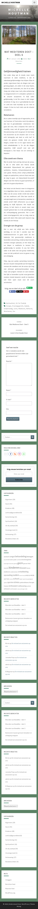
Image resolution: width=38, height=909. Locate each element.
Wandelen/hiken (10, 539)
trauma (6, 586)
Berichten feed (10, 884)
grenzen (25, 563)
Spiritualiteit (10, 303)
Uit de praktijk (21, 303)
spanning (25, 579)
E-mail (9, 399)
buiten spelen (13, 560)
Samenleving (9, 517)
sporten (10, 582)
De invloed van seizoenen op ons (16, 625)
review (11, 579)
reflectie (29, 309)
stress (16, 582)
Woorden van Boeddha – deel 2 (15, 609)
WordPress (25, 904)
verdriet (29, 586)
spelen (5, 582)
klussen (23, 568)
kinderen (14, 567)
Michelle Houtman (10, 2)
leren (15, 309)
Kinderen (8, 508)
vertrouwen (13, 589)
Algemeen (8, 499)
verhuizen (7, 589)
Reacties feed (9, 888)
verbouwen (13, 586)
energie (8, 306)
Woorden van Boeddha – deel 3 (15, 605)
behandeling (20, 556)
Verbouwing (9, 534)
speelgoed (30, 579)
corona (19, 560)
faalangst (6, 563)
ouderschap (21, 575)
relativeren (8, 311)
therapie (31, 582)
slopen (21, 579)
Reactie (9, 361)
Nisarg (19, 906)
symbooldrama (24, 582)
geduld (26, 306)
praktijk (27, 575)
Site (7, 409)
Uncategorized (10, 530)
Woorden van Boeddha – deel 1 (15, 614)
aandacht (7, 557)
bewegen (30, 556)
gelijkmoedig (8, 309)
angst (12, 556)
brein (7, 560)
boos (5, 559)
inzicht (6, 568)
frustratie (11, 563)
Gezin (7, 504)
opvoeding (8, 575)
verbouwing (22, 586)
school (16, 578)
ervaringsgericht (17, 306)
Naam (8, 390)
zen (14, 311)
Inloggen (8, 880)
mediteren (21, 309)
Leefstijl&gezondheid (12, 513)
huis (29, 563)
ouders (16, 575)
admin (25, 59)
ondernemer (14, 572)
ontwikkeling (23, 571)
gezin (20, 563)
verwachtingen (21, 589)
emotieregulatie (26, 560)
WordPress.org (10, 893)
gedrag (15, 563)
